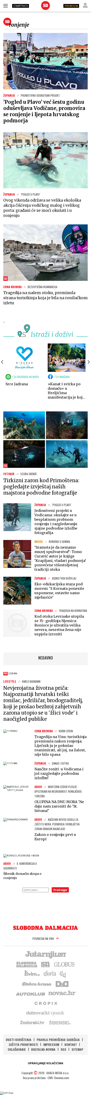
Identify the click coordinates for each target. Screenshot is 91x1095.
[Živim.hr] (32, 973)
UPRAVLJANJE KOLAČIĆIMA (45, 1063)
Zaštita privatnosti (23, 1044)
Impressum (51, 1044)
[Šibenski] (59, 1022)
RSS (63, 1049)
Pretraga (60, 890)
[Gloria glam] (63, 973)
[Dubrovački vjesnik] (45, 1012)
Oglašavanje (17, 1049)
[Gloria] (49, 973)
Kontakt (70, 1044)
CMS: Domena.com (58, 1077)
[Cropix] (46, 1003)
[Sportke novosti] (45, 964)
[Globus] (64, 964)
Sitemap (77, 1049)
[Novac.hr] (61, 993)
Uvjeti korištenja (18, 1039)
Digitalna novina (43, 1049)
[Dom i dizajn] (62, 983)
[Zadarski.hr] (32, 1022)
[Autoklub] (31, 993)
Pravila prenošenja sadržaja (58, 1039)
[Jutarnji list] (45, 954)
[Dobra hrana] (37, 983)
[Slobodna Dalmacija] (45, 5)
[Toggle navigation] (5, 5)
